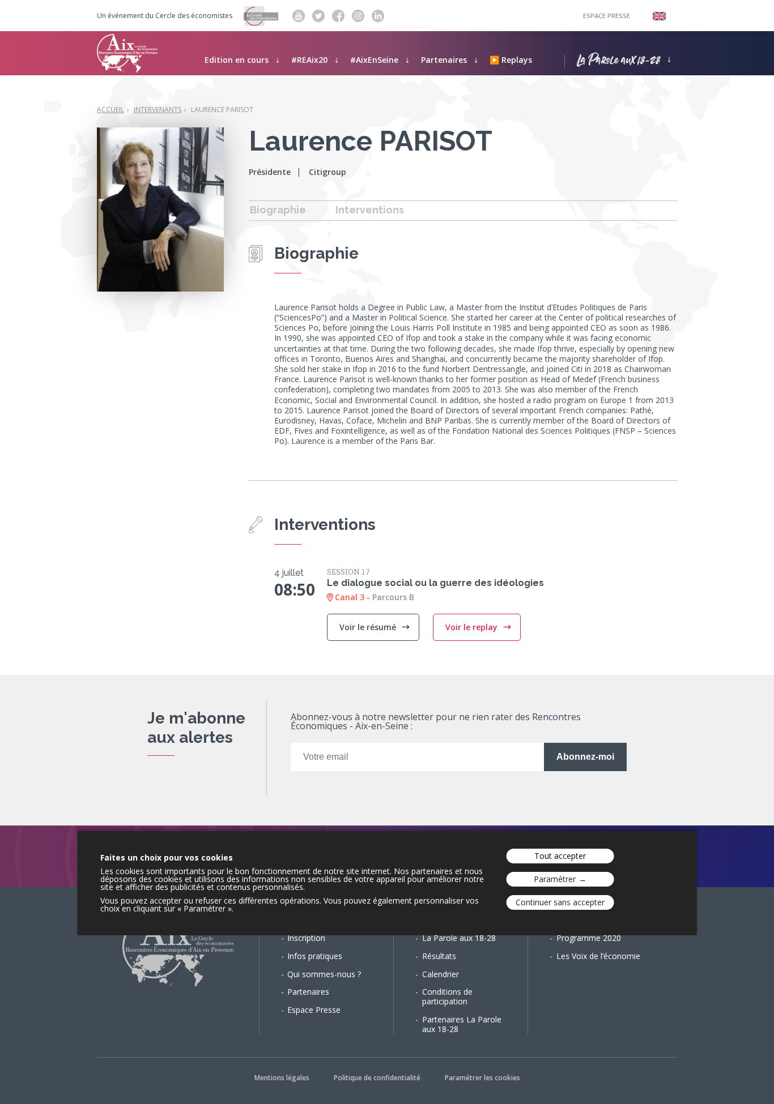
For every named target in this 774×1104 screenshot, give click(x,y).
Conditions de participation (447, 996)
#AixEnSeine (374, 59)
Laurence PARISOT (222, 109)
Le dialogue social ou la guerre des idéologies (435, 582)
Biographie (278, 210)
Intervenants (157, 109)
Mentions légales (281, 1077)
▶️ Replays (511, 59)
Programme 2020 (588, 937)
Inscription (306, 937)
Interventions (369, 210)
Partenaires (444, 59)
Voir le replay (472, 627)
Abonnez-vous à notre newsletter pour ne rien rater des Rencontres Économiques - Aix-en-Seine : (436, 722)
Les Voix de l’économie (598, 956)
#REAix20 (309, 59)
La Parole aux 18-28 (618, 58)
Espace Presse (606, 15)
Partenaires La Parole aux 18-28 (461, 1024)
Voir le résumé (368, 627)
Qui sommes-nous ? (324, 974)
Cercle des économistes (193, 15)
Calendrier (440, 974)
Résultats (439, 956)
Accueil (110, 109)
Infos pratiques (314, 956)
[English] (653, 15)
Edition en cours (237, 59)
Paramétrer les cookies (482, 1077)
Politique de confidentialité (377, 1077)
